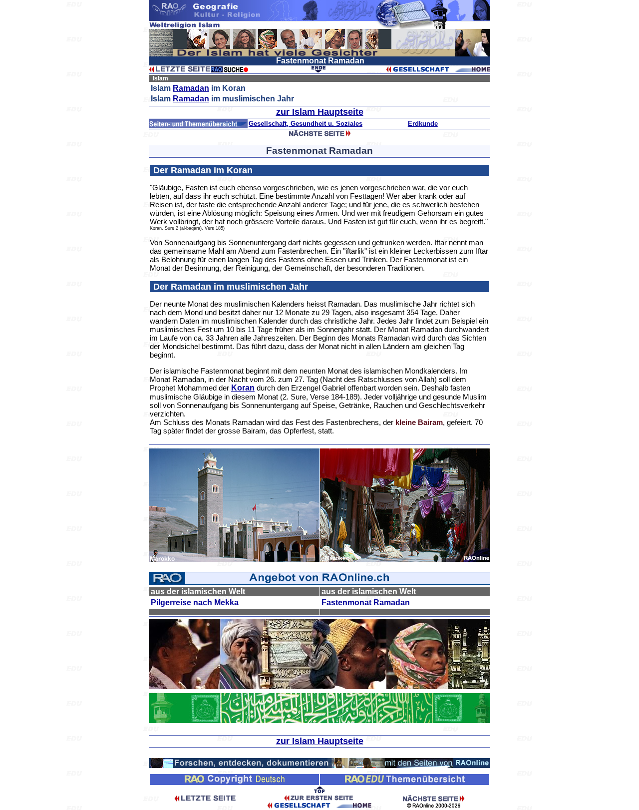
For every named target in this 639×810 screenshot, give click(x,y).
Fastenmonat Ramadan (365, 602)
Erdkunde (423, 123)
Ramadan (191, 88)
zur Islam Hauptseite (319, 112)
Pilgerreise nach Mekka (195, 602)
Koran (243, 388)
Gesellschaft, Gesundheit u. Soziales (305, 123)
